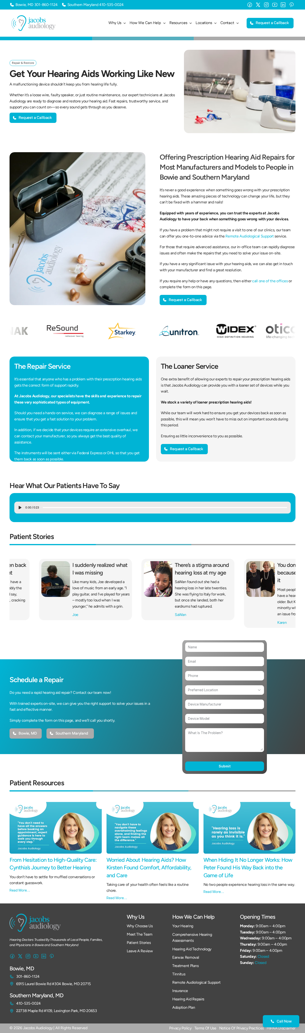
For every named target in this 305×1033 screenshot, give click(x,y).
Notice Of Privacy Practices (241, 1028)
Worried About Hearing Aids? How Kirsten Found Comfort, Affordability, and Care (150, 867)
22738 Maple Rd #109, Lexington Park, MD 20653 (56, 1010)
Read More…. (20, 890)
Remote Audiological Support (249, 236)
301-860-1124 (46, 4)
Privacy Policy (180, 1028)
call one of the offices (270, 281)
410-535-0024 (111, 4)
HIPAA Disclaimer (281, 1028)
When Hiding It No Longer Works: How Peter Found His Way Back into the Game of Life (248, 867)
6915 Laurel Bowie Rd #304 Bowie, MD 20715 (53, 984)
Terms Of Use (205, 1028)
